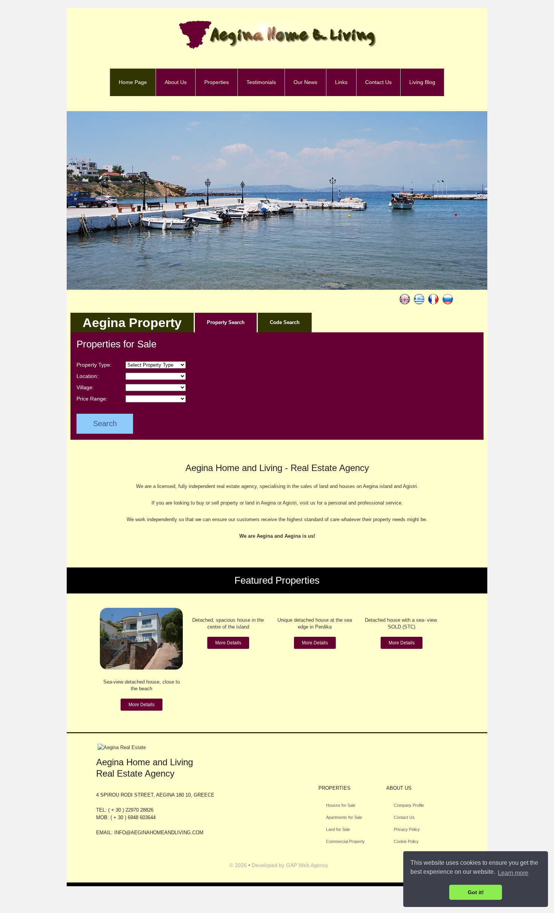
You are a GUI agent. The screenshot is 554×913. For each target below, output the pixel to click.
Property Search (226, 322)
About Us (176, 82)
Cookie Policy (406, 841)
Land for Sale (338, 829)
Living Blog (422, 82)
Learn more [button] (513, 873)
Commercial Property (345, 841)
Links (341, 82)
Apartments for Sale (344, 817)
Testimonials (261, 82)
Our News (305, 82)
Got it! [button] (476, 892)
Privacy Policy (407, 829)
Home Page (133, 82)
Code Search (285, 322)
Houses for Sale (340, 805)
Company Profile (409, 805)
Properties (216, 82)
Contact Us (378, 82)
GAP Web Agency (307, 865)
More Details (142, 704)
